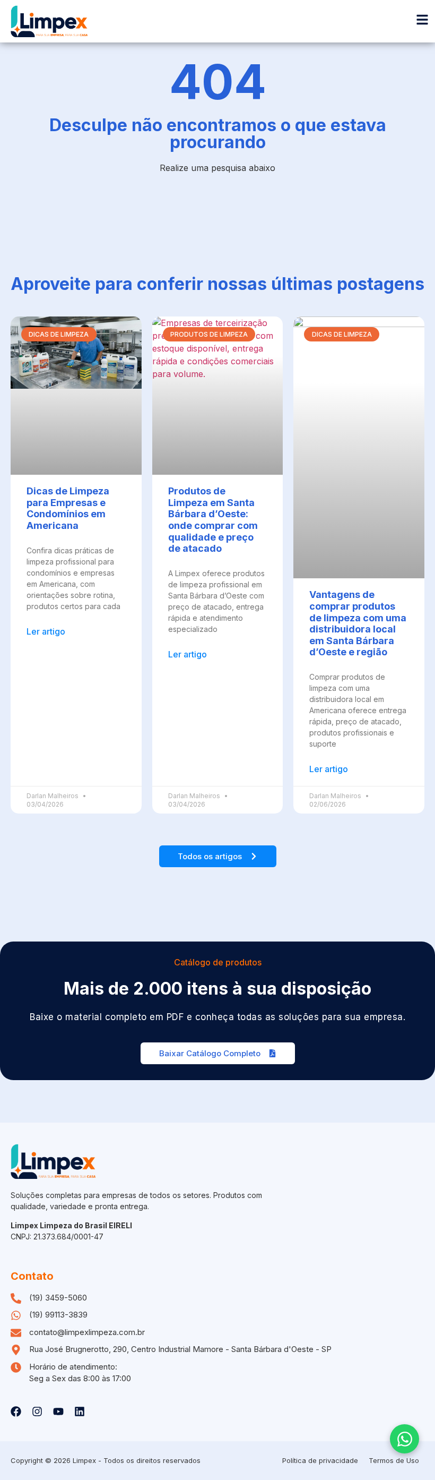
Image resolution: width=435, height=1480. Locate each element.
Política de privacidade (320, 1460)
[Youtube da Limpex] (58, 1411)
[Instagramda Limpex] (37, 1411)
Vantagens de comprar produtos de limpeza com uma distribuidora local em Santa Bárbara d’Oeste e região (357, 623)
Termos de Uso (394, 1460)
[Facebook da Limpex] (16, 1411)
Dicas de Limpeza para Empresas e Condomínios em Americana (68, 508)
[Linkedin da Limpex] (79, 1411)
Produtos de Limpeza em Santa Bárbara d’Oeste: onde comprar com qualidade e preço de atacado (213, 519)
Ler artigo (46, 631)
